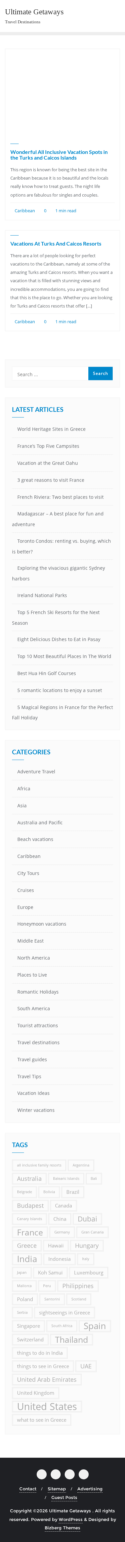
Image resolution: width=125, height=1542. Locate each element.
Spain (95, 1326)
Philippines (78, 1286)
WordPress (71, 1519)
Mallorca (24, 1285)
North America (33, 958)
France (30, 1232)
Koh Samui (50, 1272)
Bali (94, 1178)
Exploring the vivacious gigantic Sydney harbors (58, 573)
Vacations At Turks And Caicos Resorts (55, 243)
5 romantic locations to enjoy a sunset (59, 690)
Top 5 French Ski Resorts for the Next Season (56, 617)
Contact (27, 1488)
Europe (25, 907)
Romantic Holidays (38, 992)
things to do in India (40, 1352)
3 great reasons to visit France (50, 480)
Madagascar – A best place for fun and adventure (58, 518)
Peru (47, 1285)
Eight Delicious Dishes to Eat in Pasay (58, 639)
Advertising (90, 1488)
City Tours (28, 873)
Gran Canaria (92, 1232)
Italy (85, 1258)
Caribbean (24, 211)
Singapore (28, 1325)
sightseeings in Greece (64, 1312)
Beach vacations (35, 839)
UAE (86, 1366)
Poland (25, 1299)
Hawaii (56, 1245)
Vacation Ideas (33, 1093)
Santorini (52, 1299)
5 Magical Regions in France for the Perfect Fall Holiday (62, 712)
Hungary (87, 1245)
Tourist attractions (37, 1025)
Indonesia (59, 1258)
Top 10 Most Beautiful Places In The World (64, 656)
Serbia (22, 1312)
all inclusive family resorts (39, 1165)
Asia (22, 805)
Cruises (25, 890)
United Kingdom (35, 1392)
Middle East (30, 941)
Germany (62, 1232)
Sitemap (57, 1488)
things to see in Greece (43, 1366)
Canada (63, 1205)
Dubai (87, 1218)
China (59, 1218)
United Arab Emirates (47, 1379)
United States (47, 1406)
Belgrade (24, 1191)
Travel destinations (38, 1042)
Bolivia (49, 1191)
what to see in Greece (41, 1419)
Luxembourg (88, 1272)
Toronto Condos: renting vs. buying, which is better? (61, 546)
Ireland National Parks (42, 595)
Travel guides (32, 1059)
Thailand (71, 1339)
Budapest (30, 1205)
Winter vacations (36, 1110)
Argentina (81, 1165)
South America (33, 1008)
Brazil (72, 1191)
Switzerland (30, 1339)
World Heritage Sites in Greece (51, 429)
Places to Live (32, 975)
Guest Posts (64, 1497)
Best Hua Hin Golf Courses (46, 673)
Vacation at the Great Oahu (47, 463)
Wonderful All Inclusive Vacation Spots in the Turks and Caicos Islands (59, 155)
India (27, 1259)
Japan (22, 1272)
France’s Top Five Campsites (48, 446)
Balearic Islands (66, 1178)
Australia (29, 1178)
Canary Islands (29, 1218)
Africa (23, 788)
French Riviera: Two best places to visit (60, 497)
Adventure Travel (36, 771)
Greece (27, 1245)
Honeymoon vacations (41, 924)
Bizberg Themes (62, 1527)
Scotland (78, 1299)
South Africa (61, 1325)
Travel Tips (29, 1076)
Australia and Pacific (40, 822)
